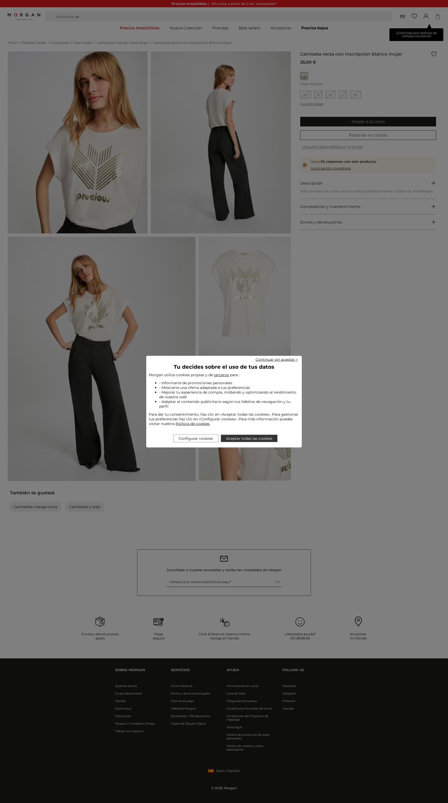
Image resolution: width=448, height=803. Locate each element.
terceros (221, 374)
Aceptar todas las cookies (249, 438)
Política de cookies (192, 423)
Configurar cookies (196, 438)
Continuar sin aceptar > (277, 359)
